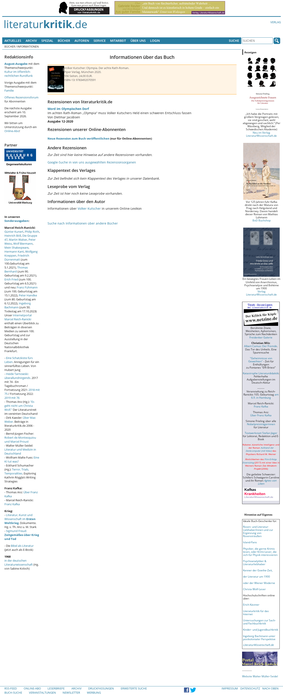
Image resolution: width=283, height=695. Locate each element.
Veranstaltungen (42, 693)
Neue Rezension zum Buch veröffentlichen (78, 138)
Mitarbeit (118, 40)
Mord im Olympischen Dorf (68, 109)
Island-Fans (250, 542)
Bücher (64, 40)
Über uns (138, 40)
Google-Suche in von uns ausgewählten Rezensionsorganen (92, 162)
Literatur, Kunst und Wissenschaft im (20, 519)
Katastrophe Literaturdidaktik (261, 373)
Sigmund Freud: (21, 535)
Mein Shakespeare (16, 248)
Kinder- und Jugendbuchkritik (260, 629)
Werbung (94, 693)
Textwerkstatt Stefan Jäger (261, 433)
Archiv (31, 40)
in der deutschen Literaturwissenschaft (18, 562)
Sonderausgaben (16, 221)
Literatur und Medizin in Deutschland (20, 451)
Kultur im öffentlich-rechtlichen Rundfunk (18, 74)
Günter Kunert (13, 232)
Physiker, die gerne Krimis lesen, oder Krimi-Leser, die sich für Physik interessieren (260, 552)
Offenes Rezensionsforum (21, 97)
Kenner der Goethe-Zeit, (258, 570)
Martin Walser (18, 240)
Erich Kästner (251, 604)
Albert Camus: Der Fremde (260, 346)
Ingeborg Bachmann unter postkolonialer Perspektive (259, 637)
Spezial (47, 40)
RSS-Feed (10, 688)
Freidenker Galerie (260, 337)
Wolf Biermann (23, 244)
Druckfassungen (101, 688)
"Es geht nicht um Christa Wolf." (19, 406)
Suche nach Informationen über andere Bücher (83, 223)
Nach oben (270, 688)
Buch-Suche (13, 693)
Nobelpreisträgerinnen (261, 424)
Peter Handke (28, 295)
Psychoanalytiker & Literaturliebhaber (254, 562)
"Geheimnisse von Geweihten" (260, 359)
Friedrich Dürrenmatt (16, 257)
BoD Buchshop (261, 220)
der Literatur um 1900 (256, 576)
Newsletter (71, 693)
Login (155, 40)
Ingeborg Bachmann (17, 305)
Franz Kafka (12, 504)
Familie (9, 90)
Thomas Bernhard (16, 269)
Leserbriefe (56, 688)
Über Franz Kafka (261, 415)
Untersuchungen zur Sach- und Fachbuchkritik (259, 621)
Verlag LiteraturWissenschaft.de (261, 293)
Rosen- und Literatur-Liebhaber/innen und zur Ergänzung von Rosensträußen (258, 531)
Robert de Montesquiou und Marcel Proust (20, 439)
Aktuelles (12, 40)
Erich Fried (11, 279)
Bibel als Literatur (22, 546)
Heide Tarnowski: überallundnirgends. (17, 376)
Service (100, 40)
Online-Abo (11, 131)
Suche (234, 40)
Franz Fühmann (27, 287)
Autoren (82, 40)
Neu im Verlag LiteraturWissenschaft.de (261, 134)
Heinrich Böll (12, 236)
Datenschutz (250, 688)
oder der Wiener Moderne (259, 583)
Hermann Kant (14, 251)
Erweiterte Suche (134, 688)
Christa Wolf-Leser (254, 589)
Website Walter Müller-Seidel (260, 676)
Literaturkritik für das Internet (256, 612)
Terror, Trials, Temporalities (16, 471)
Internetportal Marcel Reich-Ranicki (18, 317)
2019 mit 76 (11, 398)
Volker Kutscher (89, 208)
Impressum (230, 688)
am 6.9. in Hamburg (265, 396)
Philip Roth (32, 232)
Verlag (275, 22)
